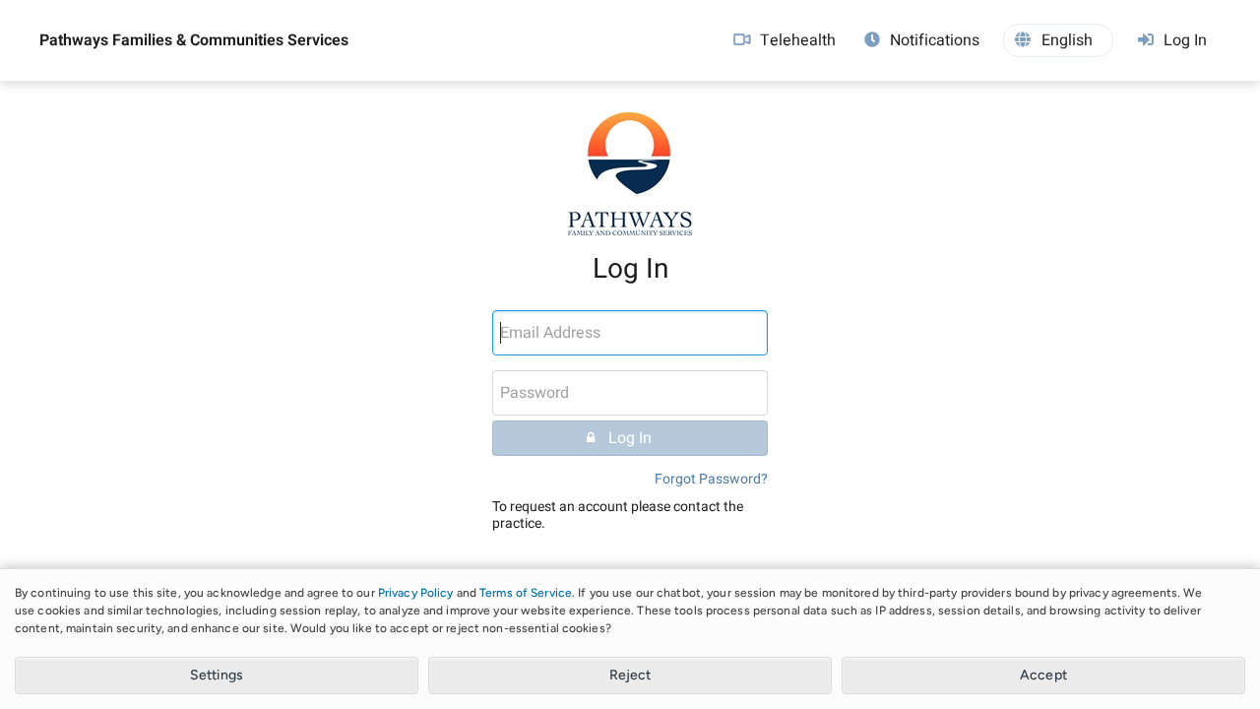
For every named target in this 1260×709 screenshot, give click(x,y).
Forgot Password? (711, 479)
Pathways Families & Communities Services (193, 40)
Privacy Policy (416, 593)
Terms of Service (525, 593)
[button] (1058, 40)
